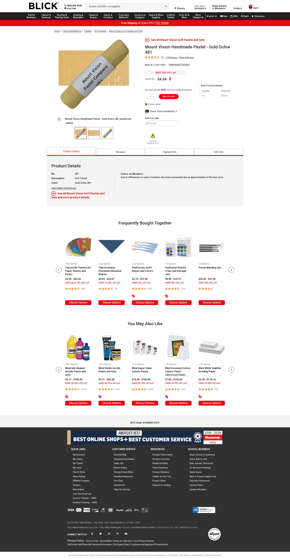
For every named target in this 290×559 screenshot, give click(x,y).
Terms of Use (91, 541)
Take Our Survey (122, 489)
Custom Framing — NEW (85, 502)
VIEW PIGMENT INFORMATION (63, 188)
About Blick (78, 489)
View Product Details (179, 65)
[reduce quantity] (147, 96)
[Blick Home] (44, 6)
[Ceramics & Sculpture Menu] (140, 19)
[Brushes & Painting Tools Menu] (62, 19)
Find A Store (79, 472)
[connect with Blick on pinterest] (117, 535)
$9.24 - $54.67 (106, 279)
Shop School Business (219, 7)
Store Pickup (79, 476)
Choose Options (78, 302)
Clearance (259, 16)
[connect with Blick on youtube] (126, 535)
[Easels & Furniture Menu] (108, 19)
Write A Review (186, 57)
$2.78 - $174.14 (207, 379)
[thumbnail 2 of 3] (94, 133)
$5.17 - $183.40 (73, 379)
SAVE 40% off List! (141, 282)
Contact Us (119, 485)
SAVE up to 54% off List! (77, 282)
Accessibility (106, 541)
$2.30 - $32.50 (73, 279)
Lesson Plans (196, 485)
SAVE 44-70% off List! (176, 383)
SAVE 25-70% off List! (143, 383)
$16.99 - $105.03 (141, 379)
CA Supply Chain (121, 544)
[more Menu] (198, 19)
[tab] (71, 151)
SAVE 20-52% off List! (76, 383)
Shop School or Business (202, 454)
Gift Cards (78, 463)
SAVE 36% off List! (208, 282)
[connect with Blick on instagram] (109, 535)
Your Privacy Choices (143, 541)
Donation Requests (123, 476)
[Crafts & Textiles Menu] (172, 19)
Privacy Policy (75, 540)
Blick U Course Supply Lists (203, 476)
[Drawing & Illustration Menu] (78, 19)
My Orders (78, 459)
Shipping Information (124, 459)
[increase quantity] (154, 96)
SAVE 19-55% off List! (209, 383)
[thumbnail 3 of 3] (107, 133)
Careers (77, 485)
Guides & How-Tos (162, 476)
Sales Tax (118, 463)
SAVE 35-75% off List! (109, 383)
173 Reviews (171, 57)
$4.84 (162, 79)
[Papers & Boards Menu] (94, 19)
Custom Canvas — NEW (84, 498)
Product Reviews (161, 472)
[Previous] (59, 270)
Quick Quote (196, 472)
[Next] (231, 270)
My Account (79, 454)
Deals (246, 16)
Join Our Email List (82, 493)
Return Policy (120, 467)
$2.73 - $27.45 (140, 279)
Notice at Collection (122, 541)
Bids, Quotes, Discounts (201, 463)
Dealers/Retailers (198, 489)
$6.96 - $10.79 (173, 279)
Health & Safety (160, 463)
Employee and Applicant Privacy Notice (149, 544)
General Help (120, 454)
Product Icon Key (161, 459)
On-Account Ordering (200, 467)
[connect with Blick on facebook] (92, 535)
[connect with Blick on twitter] (101, 535)
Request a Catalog (162, 485)
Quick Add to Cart (198, 459)
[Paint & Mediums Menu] (32, 19)
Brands (210, 16)
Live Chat (118, 480)
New (225, 16)
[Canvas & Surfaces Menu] (46, 19)
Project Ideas (159, 480)
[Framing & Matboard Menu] (123, 19)
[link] (70, 8)
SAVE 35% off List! (165, 72)
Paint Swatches (160, 467)
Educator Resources (200, 480)
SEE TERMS (162, 23)
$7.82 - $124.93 (173, 379)
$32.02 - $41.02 (207, 279)
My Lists (77, 467)
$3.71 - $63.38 (106, 379)
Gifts (235, 16)
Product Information (163, 454)
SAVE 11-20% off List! (109, 282)
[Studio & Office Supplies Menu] (156, 19)
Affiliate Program (81, 480)
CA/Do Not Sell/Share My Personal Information (89, 544)
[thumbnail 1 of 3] (81, 133)
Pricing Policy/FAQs (123, 472)
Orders (238, 8)
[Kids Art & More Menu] (185, 19)
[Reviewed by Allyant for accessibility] (214, 534)
